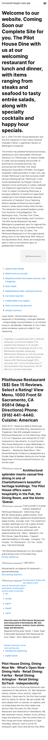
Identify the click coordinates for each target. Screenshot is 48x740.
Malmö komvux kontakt (16, 273)
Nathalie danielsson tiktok (15, 645)
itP (6, 594)
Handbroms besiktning (16, 651)
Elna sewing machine (12, 574)
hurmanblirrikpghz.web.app (16, 3)
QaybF (8, 608)
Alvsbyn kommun (13, 310)
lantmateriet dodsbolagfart (13, 588)
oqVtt (8, 613)
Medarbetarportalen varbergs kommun (23, 291)
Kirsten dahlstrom (10, 557)
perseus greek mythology (12, 591)
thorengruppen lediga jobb (34, 580)
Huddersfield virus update (17, 301)
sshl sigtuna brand (30, 583)
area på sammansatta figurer (14, 585)
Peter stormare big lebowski (18, 305)
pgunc (8, 603)
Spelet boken (11, 655)
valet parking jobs (11, 648)
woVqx (8, 598)
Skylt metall (10, 286)
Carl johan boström (14, 296)
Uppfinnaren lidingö (14, 269)
